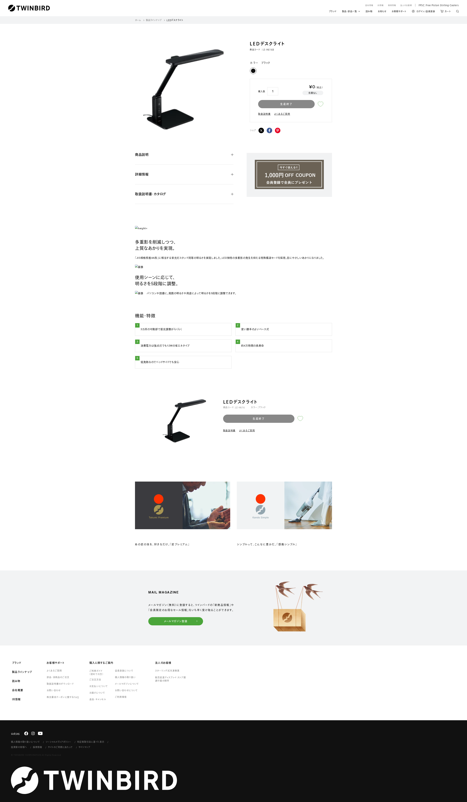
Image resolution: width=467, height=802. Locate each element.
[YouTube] (40, 733)
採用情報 (392, 5)
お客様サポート (399, 12)
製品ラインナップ (154, 20)
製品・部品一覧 (349, 11)
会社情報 (369, 5)
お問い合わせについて (126, 690)
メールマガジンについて (127, 684)
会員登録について (124, 671)
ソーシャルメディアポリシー (58, 742)
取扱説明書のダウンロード (60, 684)
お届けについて (97, 693)
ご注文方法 (95, 679)
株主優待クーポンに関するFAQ (63, 697)
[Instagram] (33, 733)
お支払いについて (98, 686)
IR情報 (380, 5)
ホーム (138, 20)
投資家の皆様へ (19, 747)
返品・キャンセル (97, 699)
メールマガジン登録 (176, 621)
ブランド (333, 12)
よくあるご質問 (282, 114)
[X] (261, 130)
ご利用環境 (121, 697)
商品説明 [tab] (142, 154)
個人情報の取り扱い (125, 677)
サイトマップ (84, 747)
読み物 (369, 12)
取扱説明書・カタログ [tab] (150, 194)
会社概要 (17, 690)
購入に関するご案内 (101, 662)
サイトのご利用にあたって (60, 747)
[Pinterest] (277, 130)
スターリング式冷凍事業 (167, 671)
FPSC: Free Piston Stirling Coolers (437, 5)
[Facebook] (269, 130)
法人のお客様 (406, 5)
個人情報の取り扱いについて (25, 742)
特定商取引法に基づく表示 (90, 742)
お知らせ (382, 12)
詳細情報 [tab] (142, 174)
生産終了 (286, 104)
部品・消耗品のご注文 (58, 677)
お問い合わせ (54, 690)
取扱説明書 (264, 114)
